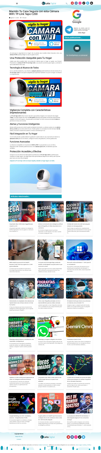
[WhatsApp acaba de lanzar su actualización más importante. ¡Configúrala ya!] (21, 326)
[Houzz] (91, 3)
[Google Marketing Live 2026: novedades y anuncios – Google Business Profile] (21, 403)
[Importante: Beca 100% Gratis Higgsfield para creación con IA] (21, 211)
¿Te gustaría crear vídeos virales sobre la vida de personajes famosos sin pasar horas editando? (49, 379)
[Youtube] (72, 3)
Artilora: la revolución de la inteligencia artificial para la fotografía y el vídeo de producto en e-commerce (50, 226)
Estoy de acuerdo (36, 94)
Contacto (19, 439)
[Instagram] (80, 3)
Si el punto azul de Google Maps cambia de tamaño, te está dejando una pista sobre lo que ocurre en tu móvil (50, 264)
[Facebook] (76, 3)
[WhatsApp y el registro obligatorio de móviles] (50, 326)
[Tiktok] (83, 3)
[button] (17, 3)
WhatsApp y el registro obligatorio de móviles (50, 339)
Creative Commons (43, 445)
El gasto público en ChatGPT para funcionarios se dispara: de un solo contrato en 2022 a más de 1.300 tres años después (50, 417)
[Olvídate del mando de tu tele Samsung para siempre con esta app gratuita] (79, 211)
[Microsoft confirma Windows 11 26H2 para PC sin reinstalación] (79, 249)
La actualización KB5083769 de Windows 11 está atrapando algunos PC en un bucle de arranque (78, 417)
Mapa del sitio (18, 436)
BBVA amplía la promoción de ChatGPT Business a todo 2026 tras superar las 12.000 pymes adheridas (21, 264)
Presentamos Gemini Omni (74, 339)
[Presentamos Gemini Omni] (79, 326)
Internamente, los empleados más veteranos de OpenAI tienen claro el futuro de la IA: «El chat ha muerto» (21, 303)
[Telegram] (87, 3)
